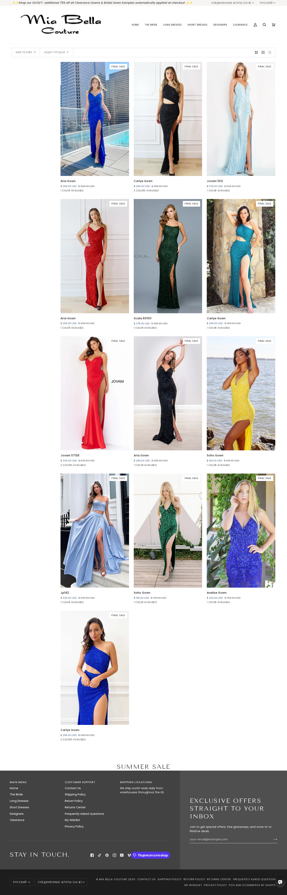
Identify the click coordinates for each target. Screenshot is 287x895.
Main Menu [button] (18, 782)
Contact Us (73, 788)
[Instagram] (114, 855)
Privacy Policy (74, 826)
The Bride (16, 794)
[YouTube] (122, 855)
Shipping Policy (75, 794)
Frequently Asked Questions (84, 814)
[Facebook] (92, 855)
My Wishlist (72, 820)
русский (266, 2)
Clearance (17, 820)
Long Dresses (19, 801)
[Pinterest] (107, 855)
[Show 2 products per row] (256, 52)
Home (14, 788)
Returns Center (75, 807)
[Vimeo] (129, 855)
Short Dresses (19, 807)
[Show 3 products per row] (263, 52)
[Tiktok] (99, 855)
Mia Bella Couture (113, 879)
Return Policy (74, 801)
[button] (151, 25)
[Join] (272, 839)
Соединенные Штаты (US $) (231, 2)
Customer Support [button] (80, 782)
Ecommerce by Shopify (259, 885)
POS (232, 885)
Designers (17, 814)
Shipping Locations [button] (136, 782)
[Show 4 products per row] (270, 52)
